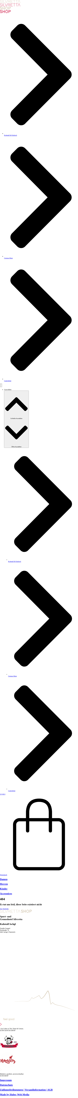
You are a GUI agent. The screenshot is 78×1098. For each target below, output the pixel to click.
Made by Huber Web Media (14, 1094)
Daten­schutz (6, 1085)
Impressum (6, 1080)
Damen (3, 879)
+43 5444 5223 (5, 935)
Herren (4, 884)
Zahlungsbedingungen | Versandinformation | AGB (26, 1089)
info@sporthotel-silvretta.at (8, 937)
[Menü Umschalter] (1, 385)
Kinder (4, 888)
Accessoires (6, 893)
